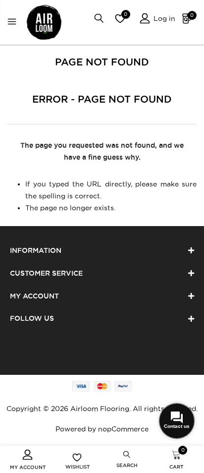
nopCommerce (123, 429)
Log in (163, 18)
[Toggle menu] (14, 22)
